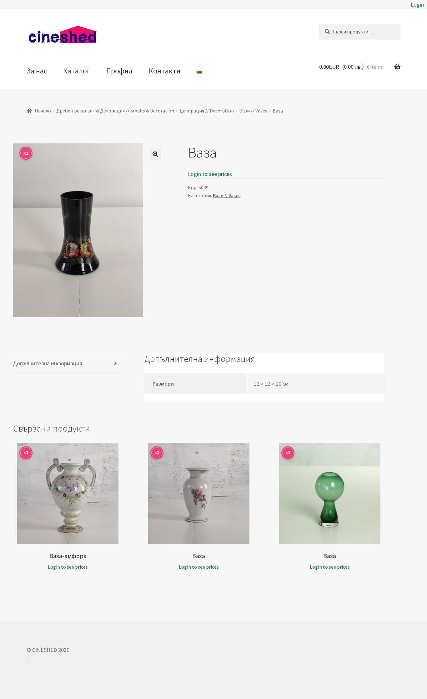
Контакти (164, 70)
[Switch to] (199, 71)
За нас (37, 70)
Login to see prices (210, 173)
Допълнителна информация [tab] (47, 363)
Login (417, 4)
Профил (119, 70)
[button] (155, 154)
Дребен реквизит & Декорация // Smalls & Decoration (115, 111)
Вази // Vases (253, 111)
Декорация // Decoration (206, 111)
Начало (43, 111)
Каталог (76, 70)
